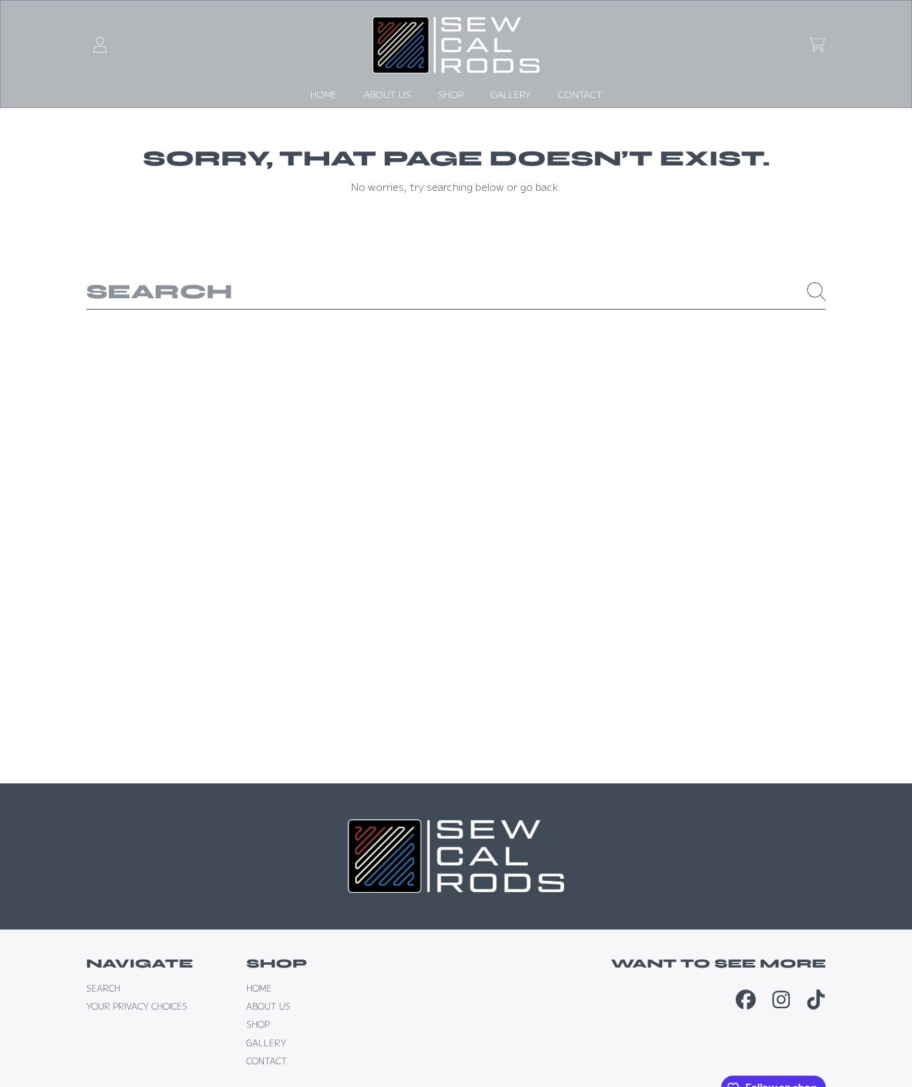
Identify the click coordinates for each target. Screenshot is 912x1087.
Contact (266, 1061)
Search (103, 988)
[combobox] (456, 291)
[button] (817, 45)
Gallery (266, 1043)
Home (259, 988)
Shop (258, 1024)
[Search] (817, 291)
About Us (268, 1006)
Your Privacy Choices (137, 1006)
